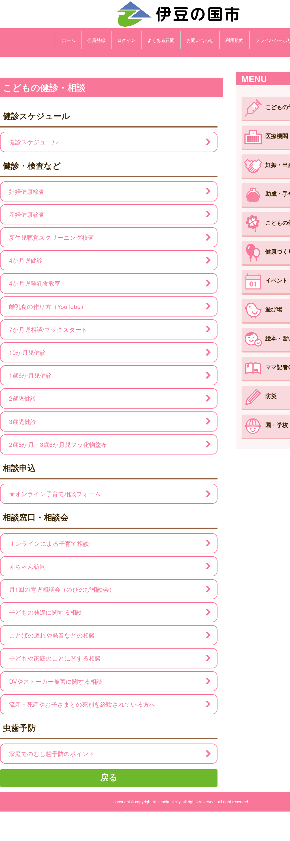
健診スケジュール (33, 141)
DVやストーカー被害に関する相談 (55, 681)
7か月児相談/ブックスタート (48, 329)
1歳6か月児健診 (30, 375)
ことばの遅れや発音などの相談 (52, 635)
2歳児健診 (22, 398)
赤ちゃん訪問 (27, 566)
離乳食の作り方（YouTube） (48, 306)
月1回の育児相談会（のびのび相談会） (62, 589)
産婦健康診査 (27, 214)
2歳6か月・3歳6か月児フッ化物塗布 (58, 444)
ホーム (68, 40)
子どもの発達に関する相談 (45, 612)
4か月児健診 (25, 260)
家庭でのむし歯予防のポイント (52, 753)
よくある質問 (160, 40)
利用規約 (234, 40)
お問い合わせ (200, 40)
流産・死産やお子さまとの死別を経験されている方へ (82, 704)
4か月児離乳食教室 (34, 283)
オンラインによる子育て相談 (49, 543)
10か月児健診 (27, 352)
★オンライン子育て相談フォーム (55, 493)
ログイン (126, 40)
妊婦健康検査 (27, 191)
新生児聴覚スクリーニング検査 (51, 237)
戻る (109, 777)
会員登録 (96, 40)
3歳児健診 (22, 421)
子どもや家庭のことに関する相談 (55, 658)
